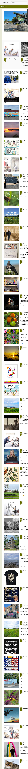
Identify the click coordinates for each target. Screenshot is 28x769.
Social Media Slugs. (11, 59)
